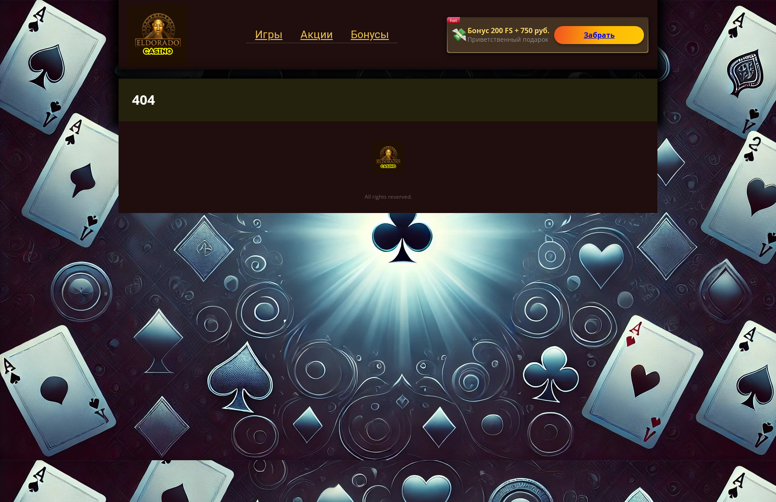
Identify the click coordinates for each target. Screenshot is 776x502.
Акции (316, 34)
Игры (268, 34)
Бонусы (370, 34)
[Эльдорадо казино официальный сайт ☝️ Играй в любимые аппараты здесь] (158, 34)
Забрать (599, 35)
